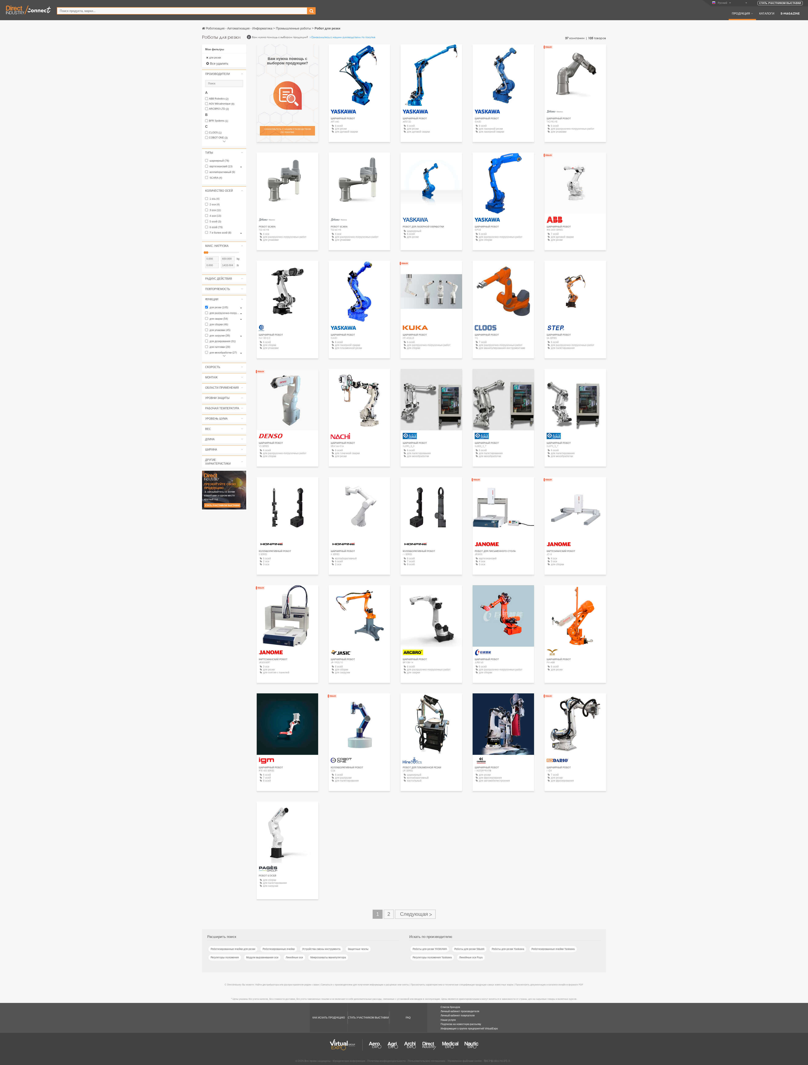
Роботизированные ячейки (279, 949)
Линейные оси (294, 957)
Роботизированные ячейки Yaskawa (553, 949)
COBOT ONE (218, 137)
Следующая (415, 914)
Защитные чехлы (358, 949)
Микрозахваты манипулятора (328, 957)
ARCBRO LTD (219, 108)
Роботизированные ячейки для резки (233, 949)
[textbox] (182, 11)
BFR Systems (218, 120)
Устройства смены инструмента (321, 949)
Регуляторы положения (225, 957)
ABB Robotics (219, 98)
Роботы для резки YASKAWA (430, 949)
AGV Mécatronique (221, 103)
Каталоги (766, 13)
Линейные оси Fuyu (471, 957)
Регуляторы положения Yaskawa (432, 957)
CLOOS (215, 132)
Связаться (431, 159)
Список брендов (450, 1007)
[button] (224, 74)
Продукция (741, 13)
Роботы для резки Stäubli (469, 949)
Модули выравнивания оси (262, 957)
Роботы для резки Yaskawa (508, 949)
